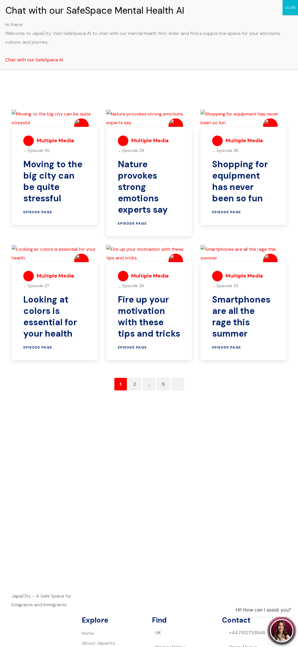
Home (88, 633)
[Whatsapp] (66, 631)
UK (158, 633)
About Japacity (98, 643)
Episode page (37, 212)
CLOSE (290, 7)
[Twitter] (19, 631)
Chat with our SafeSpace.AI (34, 60)
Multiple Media (55, 140)
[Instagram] (50, 631)
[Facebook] (34, 631)
